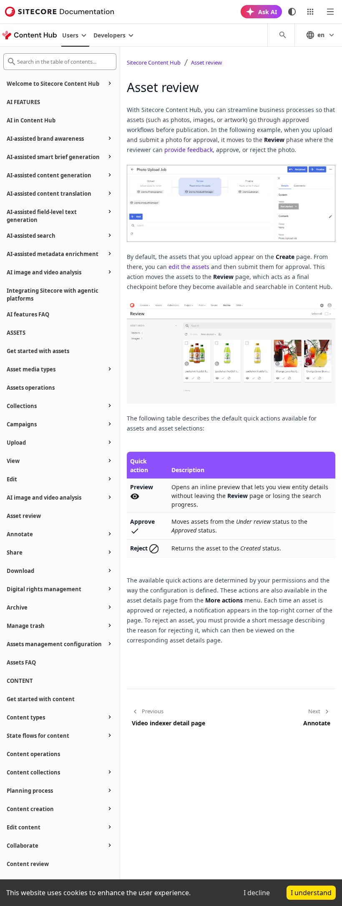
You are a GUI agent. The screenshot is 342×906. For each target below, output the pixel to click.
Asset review (206, 62)
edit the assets (188, 267)
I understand (311, 892)
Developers (109, 35)
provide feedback (188, 150)
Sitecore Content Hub (154, 62)
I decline (257, 892)
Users (70, 35)
